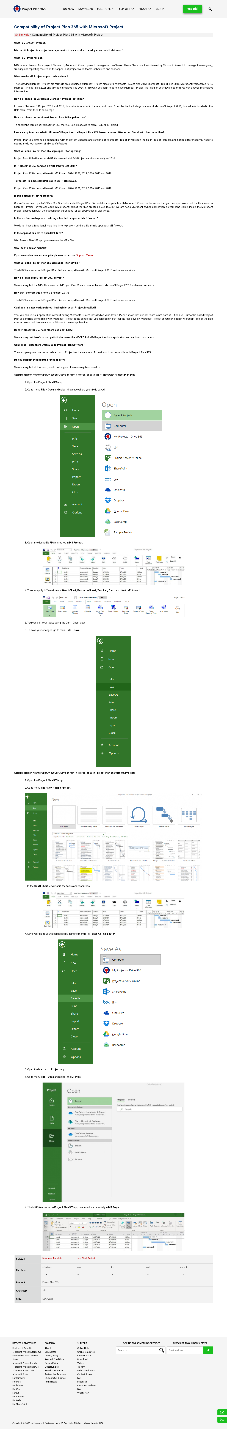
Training (81, 1367)
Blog (79, 1389)
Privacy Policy (51, 1355)
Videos (80, 1363)
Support (124, 9)
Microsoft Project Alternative (26, 1352)
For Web (16, 1400)
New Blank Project (86, 1258)
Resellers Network (54, 1370)
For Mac (16, 1382)
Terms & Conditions (54, 1359)
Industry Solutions (86, 1370)
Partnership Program (55, 1374)
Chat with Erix (84, 1355)
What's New (83, 1393)
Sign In (160, 9)
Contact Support (85, 1374)
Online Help (22, 34)
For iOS (15, 1393)
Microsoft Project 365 (23, 1370)
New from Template (52, 1258)
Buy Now (68, 9)
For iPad (16, 1389)
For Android (18, 1396)
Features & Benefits (22, 1348)
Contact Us (50, 1352)
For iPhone (17, 1385)
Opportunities (52, 1367)
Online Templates (86, 1352)
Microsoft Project (21, 1374)
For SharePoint (19, 1404)
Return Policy (51, 1363)
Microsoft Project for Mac (25, 1363)
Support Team (84, 255)
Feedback (82, 1382)
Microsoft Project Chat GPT (25, 1367)
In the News (51, 1382)
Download (85, 9)
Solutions (103, 9)
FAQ (79, 1378)
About (143, 9)
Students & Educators (55, 1378)
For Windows (18, 1378)
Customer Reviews (86, 1385)
